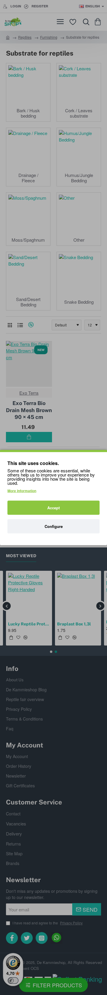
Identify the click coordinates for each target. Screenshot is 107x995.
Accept (53, 507)
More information (21, 490)
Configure (54, 526)
